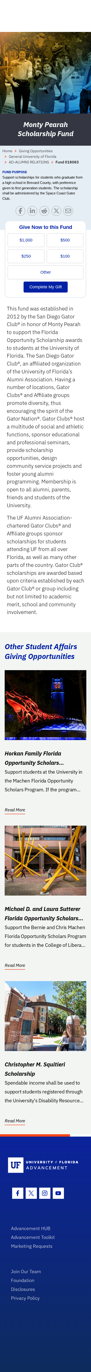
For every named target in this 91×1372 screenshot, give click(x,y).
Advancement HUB (30, 1228)
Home (7, 150)
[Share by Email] (69, 212)
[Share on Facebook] (22, 212)
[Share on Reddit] (45, 212)
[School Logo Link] (43, 1165)
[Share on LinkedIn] (33, 212)
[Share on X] (57, 212)
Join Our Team (26, 1271)
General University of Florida (32, 156)
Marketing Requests (31, 1246)
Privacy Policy (25, 1298)
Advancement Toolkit (33, 1237)
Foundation (22, 1280)
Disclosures (23, 1289)
